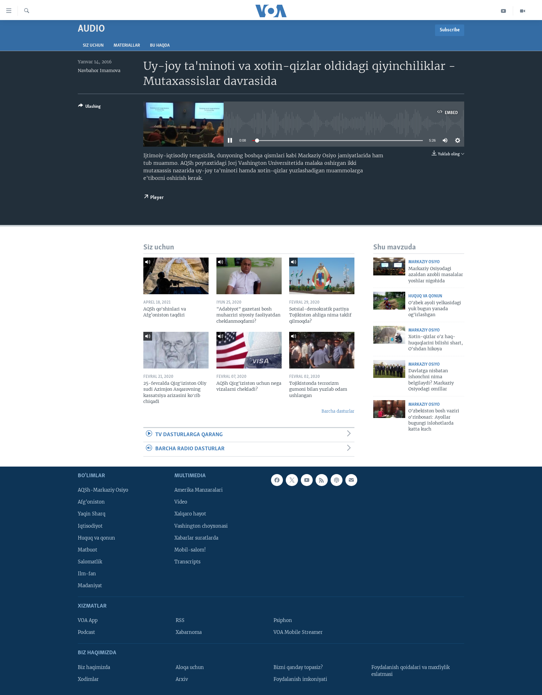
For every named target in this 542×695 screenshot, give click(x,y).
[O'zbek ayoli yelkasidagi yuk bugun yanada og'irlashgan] (389, 301)
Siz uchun (93, 45)
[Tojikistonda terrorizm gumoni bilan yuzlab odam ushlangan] (321, 350)
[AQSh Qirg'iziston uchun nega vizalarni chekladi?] (249, 350)
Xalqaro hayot (190, 514)
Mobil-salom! (190, 549)
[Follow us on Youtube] (307, 480)
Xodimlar (88, 679)
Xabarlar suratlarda (196, 538)
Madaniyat (90, 585)
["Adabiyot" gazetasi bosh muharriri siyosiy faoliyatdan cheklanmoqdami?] (249, 276)
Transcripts (187, 561)
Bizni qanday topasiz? (298, 667)
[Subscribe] (351, 480)
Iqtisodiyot (90, 526)
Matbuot (87, 549)
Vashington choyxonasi (201, 526)
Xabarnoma (189, 632)
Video (180, 502)
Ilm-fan (87, 573)
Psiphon (283, 620)
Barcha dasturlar (337, 411)
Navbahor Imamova (99, 70)
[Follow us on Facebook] (277, 480)
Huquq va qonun (425, 296)
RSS (180, 620)
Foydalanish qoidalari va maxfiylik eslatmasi (410, 670)
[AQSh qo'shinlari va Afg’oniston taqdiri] (176, 276)
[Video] (522, 11)
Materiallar (127, 45)
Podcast (86, 632)
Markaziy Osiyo (424, 262)
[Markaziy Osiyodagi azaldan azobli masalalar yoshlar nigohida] (389, 266)
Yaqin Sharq (91, 514)
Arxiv (182, 679)
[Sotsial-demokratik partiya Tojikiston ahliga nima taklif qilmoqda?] (321, 276)
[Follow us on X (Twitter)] (292, 480)
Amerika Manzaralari (198, 490)
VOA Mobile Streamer (298, 632)
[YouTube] (503, 11)
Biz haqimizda (94, 667)
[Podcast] (337, 480)
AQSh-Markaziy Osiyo (103, 490)
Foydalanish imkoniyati (300, 679)
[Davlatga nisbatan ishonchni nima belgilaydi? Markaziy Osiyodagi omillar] (389, 369)
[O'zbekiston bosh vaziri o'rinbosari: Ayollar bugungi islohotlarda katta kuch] (389, 409)
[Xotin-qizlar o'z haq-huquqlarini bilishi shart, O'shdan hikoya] (389, 335)
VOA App (88, 620)
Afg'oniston (91, 502)
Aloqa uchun (190, 667)
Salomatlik (90, 561)
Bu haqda (160, 45)
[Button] (89, 107)
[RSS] (321, 480)
